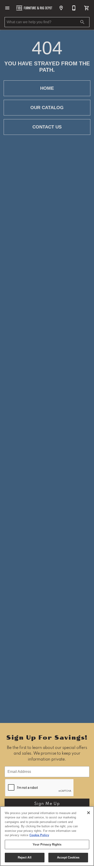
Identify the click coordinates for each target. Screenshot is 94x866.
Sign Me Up (47, 804)
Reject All (24, 857)
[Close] (89, 813)
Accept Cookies (68, 857)
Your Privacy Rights (47, 844)
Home (47, 88)
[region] (47, 836)
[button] (7, 8)
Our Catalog (47, 107)
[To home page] (34, 8)
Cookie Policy (39, 835)
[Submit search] (82, 22)
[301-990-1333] (73, 8)
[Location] (61, 8)
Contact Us (47, 126)
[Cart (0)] (86, 8)
